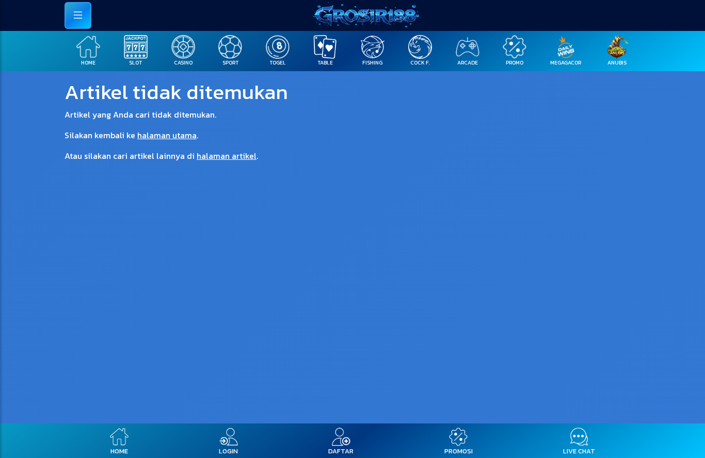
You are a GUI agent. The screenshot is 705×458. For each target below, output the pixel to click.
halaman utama (167, 135)
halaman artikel (227, 156)
